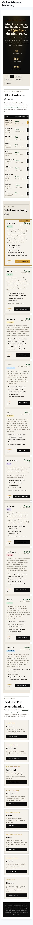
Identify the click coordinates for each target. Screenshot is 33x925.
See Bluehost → (13, 895)
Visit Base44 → (23, 450)
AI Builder (18, 80)
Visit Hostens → (23, 637)
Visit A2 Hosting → (22, 542)
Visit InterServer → (22, 309)
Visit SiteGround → (22, 590)
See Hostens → (12, 871)
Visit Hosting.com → (22, 496)
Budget (18, 76)
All (12, 76)
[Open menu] (29, 3)
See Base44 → (12, 849)
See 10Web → (12, 826)
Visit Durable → (23, 355)
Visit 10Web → (23, 402)
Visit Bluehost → (22, 685)
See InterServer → (13, 758)
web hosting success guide (12, 107)
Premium (8, 83)
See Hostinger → (13, 736)
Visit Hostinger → (22, 261)
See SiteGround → (14, 782)
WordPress (9, 80)
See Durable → (12, 804)
